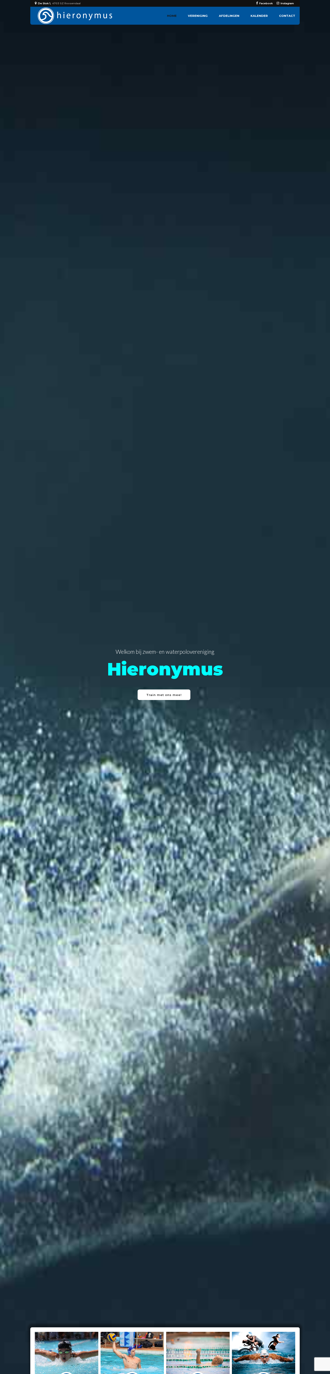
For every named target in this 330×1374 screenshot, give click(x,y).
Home (172, 16)
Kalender (259, 16)
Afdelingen (229, 16)
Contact (287, 16)
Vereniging (198, 16)
